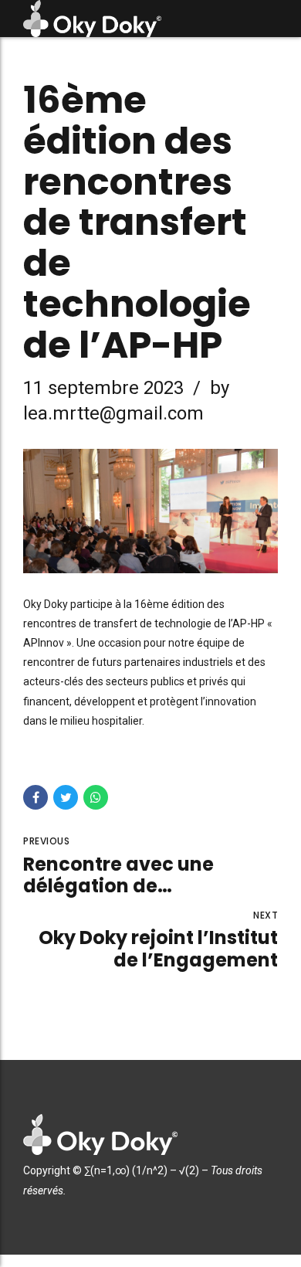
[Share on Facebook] (35, 797)
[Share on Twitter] (65, 797)
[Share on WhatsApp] (95, 797)
